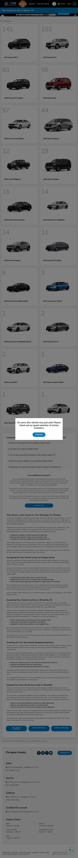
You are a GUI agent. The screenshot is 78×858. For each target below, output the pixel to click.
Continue (39, 435)
